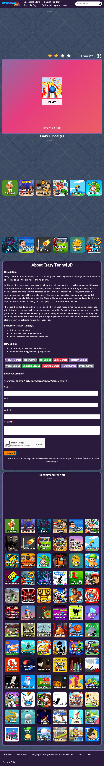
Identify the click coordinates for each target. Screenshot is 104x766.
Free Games (30, 360)
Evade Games (86, 366)
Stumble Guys (31, 5)
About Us (7, 755)
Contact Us (21, 755)
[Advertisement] (52, 32)
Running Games (51, 366)
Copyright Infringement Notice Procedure (52, 755)
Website (8, 410)
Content (8, 422)
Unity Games (60, 360)
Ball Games (45, 360)
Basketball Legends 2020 (55, 5)
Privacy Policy (9, 762)
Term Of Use (84, 755)
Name (7, 387)
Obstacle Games (31, 366)
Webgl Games (12, 366)
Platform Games (78, 360)
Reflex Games (69, 366)
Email (7, 398)
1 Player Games (13, 360)
